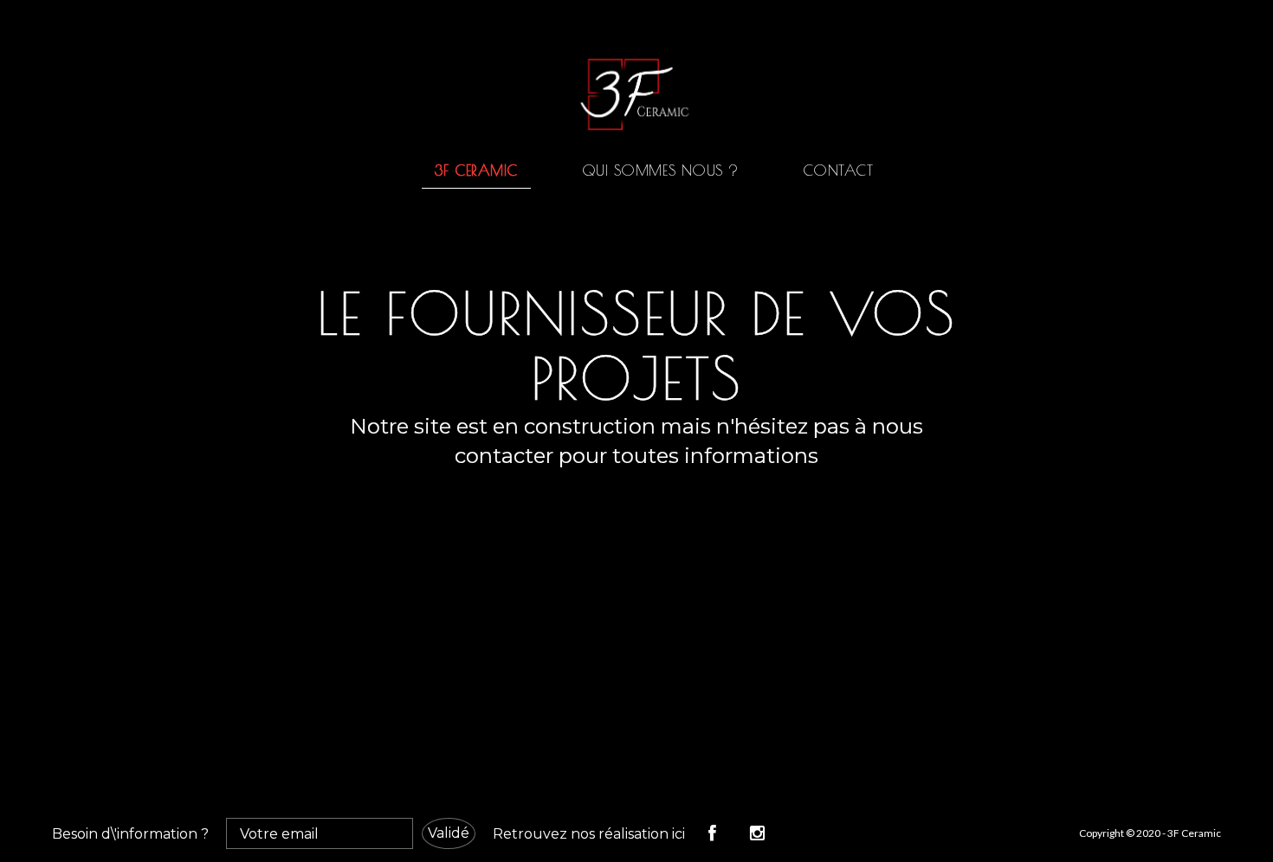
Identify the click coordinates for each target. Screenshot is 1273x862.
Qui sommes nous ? (660, 170)
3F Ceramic (476, 170)
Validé (448, 833)
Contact (838, 170)
